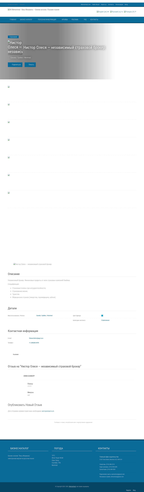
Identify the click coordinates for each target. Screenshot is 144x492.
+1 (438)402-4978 (34, 343)
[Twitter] (134, 4)
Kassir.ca (103, 4)
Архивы (65, 20)
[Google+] (132, 4)
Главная (13, 20)
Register (128, 490)
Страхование (105, 320)
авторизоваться (48, 411)
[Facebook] (133, 4)
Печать (31, 65)
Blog (134, 490)
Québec (20, 58)
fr (135, 12)
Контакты (111, 4)
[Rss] (131, 4)
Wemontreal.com (86, 4)
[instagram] (12, 461)
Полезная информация (47, 20)
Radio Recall (95, 4)
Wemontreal (72, 486)
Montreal (27, 58)
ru (122, 12)
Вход (126, 4)
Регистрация (119, 4)
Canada (13, 58)
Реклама (75, 20)
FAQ (85, 20)
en (108, 12)
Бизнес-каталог (26, 20)
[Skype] (135, 4)
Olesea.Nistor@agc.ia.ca (36, 338)
